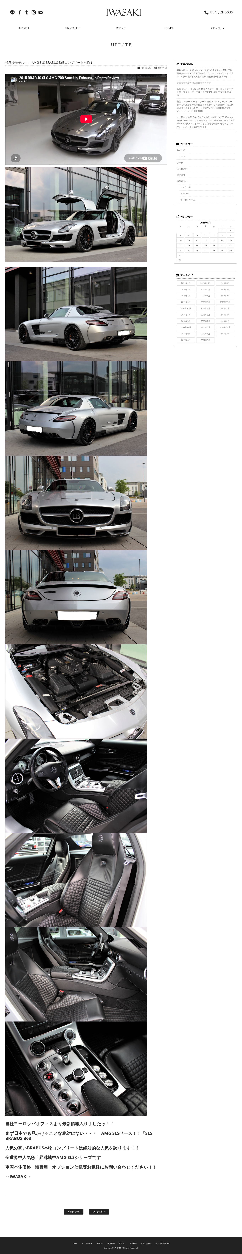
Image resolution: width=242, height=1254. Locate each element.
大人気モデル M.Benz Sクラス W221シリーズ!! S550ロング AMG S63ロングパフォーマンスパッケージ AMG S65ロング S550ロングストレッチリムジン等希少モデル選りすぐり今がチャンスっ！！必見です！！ (205, 122)
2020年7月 (205, 289)
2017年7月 (225, 333)
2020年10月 (205, 283)
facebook (19, 12)
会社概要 (133, 1243)
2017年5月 (205, 340)
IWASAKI (123, 12)
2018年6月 (185, 314)
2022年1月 (185, 283)
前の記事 (74, 1211)
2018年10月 (186, 308)
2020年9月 (225, 283)
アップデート (87, 1243)
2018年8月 (205, 308)
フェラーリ (185, 187)
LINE (12, 12)
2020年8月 (185, 289)
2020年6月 (225, 289)
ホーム (75, 1243)
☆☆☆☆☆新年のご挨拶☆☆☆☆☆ (194, 82)
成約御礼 (181, 174)
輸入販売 (111, 1243)
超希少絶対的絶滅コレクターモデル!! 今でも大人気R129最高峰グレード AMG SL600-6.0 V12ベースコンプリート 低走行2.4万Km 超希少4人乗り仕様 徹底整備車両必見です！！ (205, 73)
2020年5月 (185, 295)
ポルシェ (184, 193)
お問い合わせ (146, 1243)
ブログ (180, 162)
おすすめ (181, 150)
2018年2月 (205, 321)
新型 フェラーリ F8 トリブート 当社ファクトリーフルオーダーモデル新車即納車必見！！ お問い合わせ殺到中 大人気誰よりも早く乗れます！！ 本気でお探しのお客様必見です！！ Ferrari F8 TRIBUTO (205, 106)
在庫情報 (99, 1243)
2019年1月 (205, 302)
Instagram (33, 12)
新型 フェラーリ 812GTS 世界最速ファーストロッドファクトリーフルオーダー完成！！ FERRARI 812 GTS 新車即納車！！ (205, 92)
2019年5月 (185, 302)
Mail (40, 12)
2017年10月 (225, 327)
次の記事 (98, 1211)
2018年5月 (205, 314)
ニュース (181, 156)
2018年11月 (225, 302)
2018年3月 (185, 321)
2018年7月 (225, 308)
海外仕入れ (146, 67)
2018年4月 (225, 314)
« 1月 (178, 259)
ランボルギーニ (187, 199)
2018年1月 (225, 321)
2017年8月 (205, 333)
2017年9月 (185, 333)
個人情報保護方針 (163, 1243)
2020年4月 (205, 295)
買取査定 (122, 1243)
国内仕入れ (182, 168)
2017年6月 (185, 340)
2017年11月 (205, 327)
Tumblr (26, 12)
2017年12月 (186, 327)
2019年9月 (225, 295)
